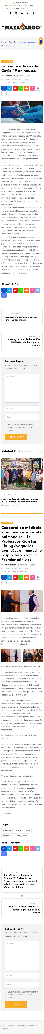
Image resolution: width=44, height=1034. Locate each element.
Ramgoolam (7, 836)
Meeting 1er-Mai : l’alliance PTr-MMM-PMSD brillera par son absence (24, 342)
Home (3, 42)
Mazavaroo (6, 1029)
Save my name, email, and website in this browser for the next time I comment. (23, 427)
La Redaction (9, 76)
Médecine (7, 830)
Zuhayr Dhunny (10, 565)
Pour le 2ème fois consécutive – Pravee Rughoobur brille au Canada (24, 910)
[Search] (41, 26)
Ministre (18, 830)
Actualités (13, 42)
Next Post (33, 336)
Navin (28, 830)
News (14, 495)
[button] (36, 452)
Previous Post (13, 314)
